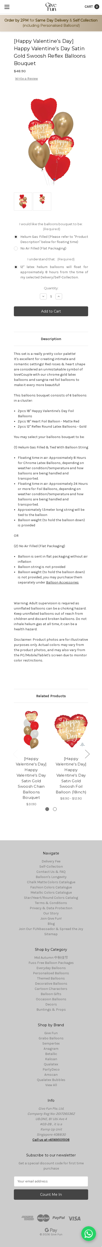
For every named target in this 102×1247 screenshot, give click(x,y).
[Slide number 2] (55, 809)
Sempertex (51, 1043)
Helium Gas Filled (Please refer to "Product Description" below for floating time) (54, 239)
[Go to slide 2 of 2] (15, 753)
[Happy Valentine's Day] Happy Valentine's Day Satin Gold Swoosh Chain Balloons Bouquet (31, 778)
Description (51, 339)
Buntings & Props (51, 1009)
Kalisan (51, 1059)
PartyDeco (51, 1069)
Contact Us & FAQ (51, 872)
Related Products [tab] (51, 696)
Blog (51, 924)
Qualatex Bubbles (51, 1080)
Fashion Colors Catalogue (51, 887)
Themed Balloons (51, 978)
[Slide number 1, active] (47, 809)
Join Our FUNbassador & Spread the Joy (51, 929)
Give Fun (51, 1033)
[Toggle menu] (7, 7)
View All (51, 1085)
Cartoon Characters (51, 989)
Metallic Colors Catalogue (51, 892)
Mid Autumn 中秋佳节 (51, 957)
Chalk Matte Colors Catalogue (51, 882)
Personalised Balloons (51, 973)
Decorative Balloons (51, 983)
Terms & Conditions (51, 903)
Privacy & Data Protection (51, 908)
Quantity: (51, 288)
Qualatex (51, 1064)
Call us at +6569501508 (51, 1140)
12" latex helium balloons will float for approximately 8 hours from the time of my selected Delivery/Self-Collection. (54, 272)
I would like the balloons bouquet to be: (51, 226)
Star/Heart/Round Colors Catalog (51, 898)
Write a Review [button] (26, 78)
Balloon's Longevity (51, 877)
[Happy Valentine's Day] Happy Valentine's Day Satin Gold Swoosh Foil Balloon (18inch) (71, 775)
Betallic (51, 1054)
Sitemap (51, 934)
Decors (51, 1004)
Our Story (51, 913)
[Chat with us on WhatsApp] (88, 1233)
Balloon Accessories (62, 582)
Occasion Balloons (51, 999)
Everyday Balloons (51, 968)
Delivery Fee (51, 861)
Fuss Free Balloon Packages (51, 963)
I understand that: (51, 259)
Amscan (51, 1075)
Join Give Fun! (51, 918)
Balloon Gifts (51, 994)
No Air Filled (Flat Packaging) (43, 248)
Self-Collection (51, 866)
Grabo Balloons (51, 1038)
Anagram (51, 1049)
